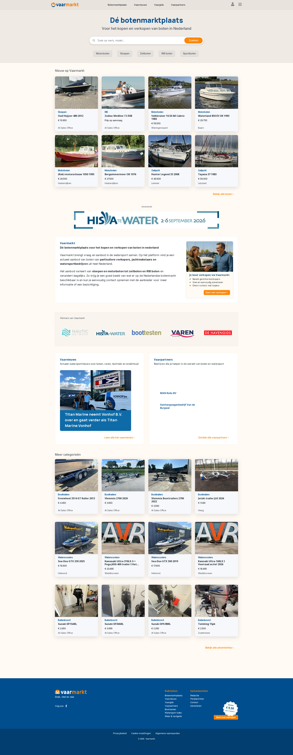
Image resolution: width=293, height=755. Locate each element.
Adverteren (195, 705)
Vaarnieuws (140, 4)
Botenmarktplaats (117, 4)
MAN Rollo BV (168, 393)
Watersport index (173, 712)
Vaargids (159, 4)
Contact (194, 702)
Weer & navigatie (173, 716)
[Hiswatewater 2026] (146, 219)
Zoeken (193, 40)
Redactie (194, 695)
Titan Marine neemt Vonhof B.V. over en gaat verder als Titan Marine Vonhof (93, 420)
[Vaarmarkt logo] (65, 4)
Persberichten (197, 698)
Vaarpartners (178, 4)
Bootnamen (170, 709)
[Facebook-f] (66, 706)
